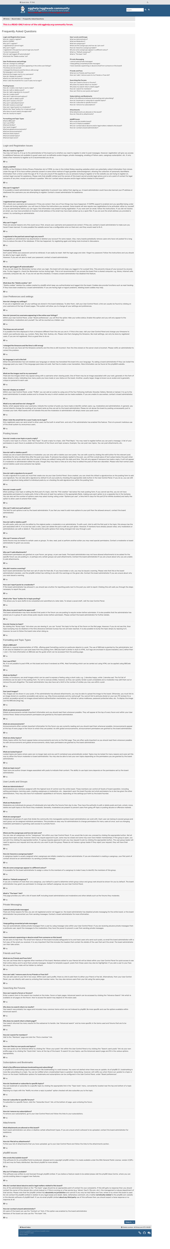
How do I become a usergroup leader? (83, 48)
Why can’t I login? (9, 48)
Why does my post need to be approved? (17, 111)
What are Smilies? (9, 125)
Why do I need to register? (12, 39)
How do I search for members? (80, 89)
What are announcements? (12, 131)
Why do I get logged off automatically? (16, 54)
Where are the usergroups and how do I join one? (87, 45)
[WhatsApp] (149, 1233)
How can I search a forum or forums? (83, 82)
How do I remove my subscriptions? (82, 105)
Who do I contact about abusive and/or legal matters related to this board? (96, 126)
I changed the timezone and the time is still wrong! (20, 70)
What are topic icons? (10, 138)
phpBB (113, 364)
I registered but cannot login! (13, 45)
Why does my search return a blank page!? (84, 87)
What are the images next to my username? (18, 74)
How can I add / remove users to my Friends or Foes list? (90, 75)
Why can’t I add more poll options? (15, 96)
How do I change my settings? (13, 63)
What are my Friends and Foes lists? (82, 73)
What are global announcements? (15, 129)
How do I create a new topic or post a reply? (18, 88)
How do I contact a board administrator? (84, 128)
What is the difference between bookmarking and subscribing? (92, 98)
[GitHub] (144, 1233)
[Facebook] (140, 1233)
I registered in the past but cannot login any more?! (21, 50)
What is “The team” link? (78, 54)
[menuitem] (32, 2)
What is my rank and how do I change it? (17, 78)
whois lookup (39, 1190)
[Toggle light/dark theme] (148, 2)
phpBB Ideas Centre (110, 1174)
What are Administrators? (79, 39)
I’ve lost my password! (11, 52)
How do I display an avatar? (12, 76)
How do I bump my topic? (12, 113)
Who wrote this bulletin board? (80, 121)
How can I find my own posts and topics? (84, 91)
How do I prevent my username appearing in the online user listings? (27, 66)
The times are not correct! (12, 68)
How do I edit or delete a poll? (13, 98)
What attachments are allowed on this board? (86, 112)
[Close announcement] (134, 24)
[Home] (23, 9)
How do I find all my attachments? (82, 114)
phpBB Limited (69, 1160)
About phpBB (39, 1162)
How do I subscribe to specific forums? (83, 102)
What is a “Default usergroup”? (80, 52)
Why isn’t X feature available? (80, 123)
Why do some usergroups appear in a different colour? (89, 50)
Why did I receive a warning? (13, 105)
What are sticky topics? (11, 133)
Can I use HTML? (9, 123)
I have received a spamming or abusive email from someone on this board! (96, 66)
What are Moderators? (77, 41)
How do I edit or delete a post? (13, 90)
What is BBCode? (9, 121)
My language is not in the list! (13, 72)
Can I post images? (10, 127)
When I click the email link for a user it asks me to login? (22, 80)
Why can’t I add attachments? (13, 103)
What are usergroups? (77, 43)
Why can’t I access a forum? (13, 101)
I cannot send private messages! (81, 61)
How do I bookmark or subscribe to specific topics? (88, 100)
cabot (32, 1233)
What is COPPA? (8, 41)
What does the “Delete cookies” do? (15, 56)
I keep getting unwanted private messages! (85, 63)
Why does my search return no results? (83, 84)
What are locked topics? (11, 136)
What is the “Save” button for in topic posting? (19, 109)
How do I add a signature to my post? (16, 92)
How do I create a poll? (11, 94)
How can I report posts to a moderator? (17, 107)
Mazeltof (27, 1233)
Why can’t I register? (10, 43)
